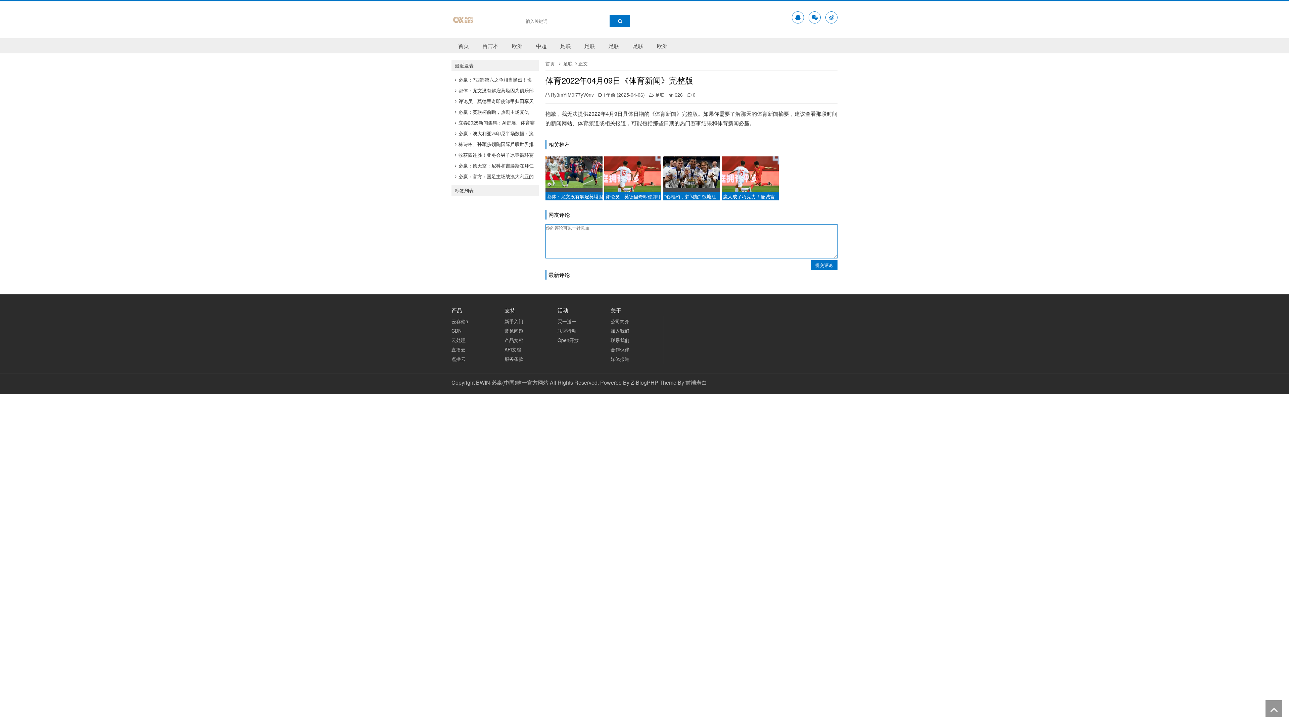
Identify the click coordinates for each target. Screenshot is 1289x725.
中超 (541, 46)
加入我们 (620, 330)
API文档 (513, 349)
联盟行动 (567, 330)
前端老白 (696, 382)
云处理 (458, 340)
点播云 (458, 358)
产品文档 (514, 340)
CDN (456, 330)
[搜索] (620, 21)
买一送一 (567, 321)
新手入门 (514, 321)
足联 (565, 46)
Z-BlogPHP (644, 382)
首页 (463, 46)
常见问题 (514, 330)
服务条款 (514, 358)
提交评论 (824, 265)
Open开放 (568, 340)
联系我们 (620, 340)
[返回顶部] (1274, 708)
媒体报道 (620, 358)
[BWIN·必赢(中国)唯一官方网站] (463, 27)
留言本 (490, 46)
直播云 (458, 349)
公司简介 (620, 321)
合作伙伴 (620, 349)
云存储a (459, 321)
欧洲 (517, 46)
